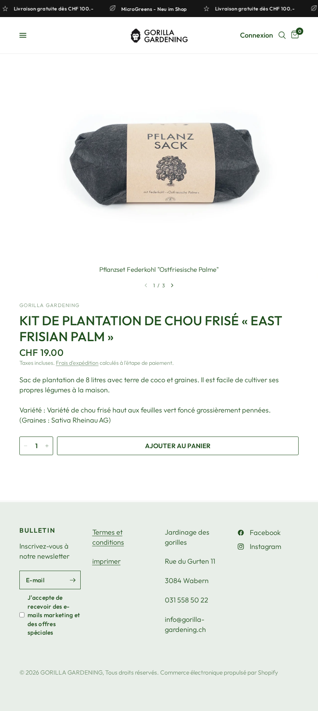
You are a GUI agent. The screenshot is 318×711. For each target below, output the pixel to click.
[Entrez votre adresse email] (73, 580)
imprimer (106, 561)
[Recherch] (282, 35)
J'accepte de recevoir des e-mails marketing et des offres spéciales (54, 615)
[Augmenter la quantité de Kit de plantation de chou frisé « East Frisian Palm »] (47, 446)
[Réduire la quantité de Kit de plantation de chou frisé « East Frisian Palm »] (25, 446)
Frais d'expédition (77, 362)
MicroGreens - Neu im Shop (157, 9)
